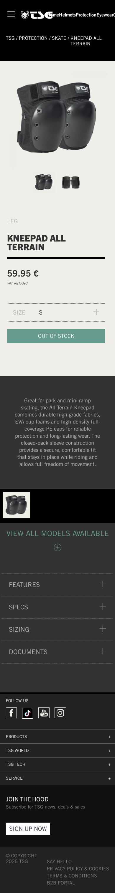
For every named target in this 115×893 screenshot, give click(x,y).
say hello (59, 861)
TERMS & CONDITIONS (72, 876)
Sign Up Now (28, 828)
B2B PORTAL (61, 883)
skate (59, 38)
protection (33, 38)
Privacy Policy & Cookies (78, 868)
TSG (10, 38)
